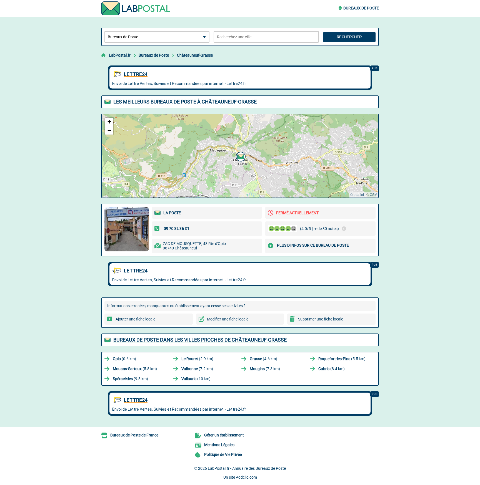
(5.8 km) (135, 369)
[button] (240, 156)
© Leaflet (357, 194)
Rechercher (349, 37)
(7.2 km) (197, 369)
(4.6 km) (263, 359)
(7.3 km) (265, 369)
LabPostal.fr (120, 55)
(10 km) (196, 379)
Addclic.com (246, 477)
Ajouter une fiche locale (135, 319)
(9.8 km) (130, 379)
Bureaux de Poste (361, 8)
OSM (373, 194)
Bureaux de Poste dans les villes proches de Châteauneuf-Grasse (200, 340)
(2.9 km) (197, 359)
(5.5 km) (342, 359)
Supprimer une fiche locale (320, 319)
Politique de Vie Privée (223, 454)
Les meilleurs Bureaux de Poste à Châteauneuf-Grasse (185, 102)
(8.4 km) (331, 369)
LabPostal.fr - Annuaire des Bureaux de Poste (247, 468)
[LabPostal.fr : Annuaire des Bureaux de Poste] (136, 8)
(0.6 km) (124, 359)
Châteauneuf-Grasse (195, 55)
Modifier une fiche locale (227, 319)
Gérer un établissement (224, 435)
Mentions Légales (219, 445)
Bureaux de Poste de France (134, 435)
